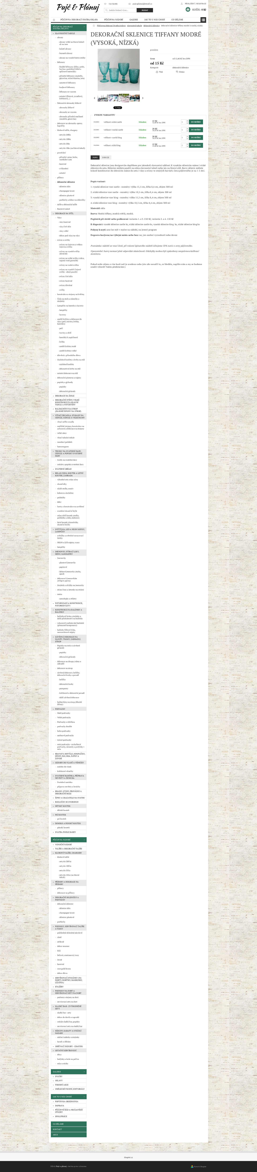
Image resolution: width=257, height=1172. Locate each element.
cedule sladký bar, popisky (68, 1021)
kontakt (57, 1129)
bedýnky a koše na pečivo (68, 1059)
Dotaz (181, 72)
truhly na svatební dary (67, 460)
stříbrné (60, 941)
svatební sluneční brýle (67, 511)
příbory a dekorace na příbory (67, 883)
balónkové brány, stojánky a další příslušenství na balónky (70, 617)
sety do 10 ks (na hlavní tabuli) (69, 876)
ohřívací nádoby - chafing (69, 1046)
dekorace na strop (65, 668)
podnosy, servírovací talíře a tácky (69, 927)
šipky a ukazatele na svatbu (70, 797)
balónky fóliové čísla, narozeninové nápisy (66, 631)
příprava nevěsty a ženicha (68, 786)
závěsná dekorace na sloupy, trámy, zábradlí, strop (68, 639)
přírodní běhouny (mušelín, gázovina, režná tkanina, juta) (72, 77)
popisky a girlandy (65, 382)
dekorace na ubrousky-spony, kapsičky (70, 124)
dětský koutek (62, 806)
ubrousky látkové (66, 107)
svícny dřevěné (65, 285)
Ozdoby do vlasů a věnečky (69, 762)
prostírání (61, 152)
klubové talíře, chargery (67, 130)
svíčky (62, 290)
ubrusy (60, 37)
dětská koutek (63, 810)
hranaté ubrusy (65, 53)
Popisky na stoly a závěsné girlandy (68, 646)
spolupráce (61, 1116)
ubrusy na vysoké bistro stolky (72, 57)
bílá (59, 950)
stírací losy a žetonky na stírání (70, 589)
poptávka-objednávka (66, 1101)
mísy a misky (62, 1063)
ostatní (62, 173)
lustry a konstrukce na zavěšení (70, 506)
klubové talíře (63, 857)
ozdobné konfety (66, 364)
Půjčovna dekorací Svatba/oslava (79, 19)
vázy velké (63, 231)
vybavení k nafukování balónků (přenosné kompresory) (70, 624)
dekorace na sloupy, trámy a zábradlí (69, 662)
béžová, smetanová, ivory (68, 955)
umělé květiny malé (67, 346)
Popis (95, 157)
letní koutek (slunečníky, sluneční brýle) (67, 523)
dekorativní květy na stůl (70, 368)
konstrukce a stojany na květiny (70, 294)
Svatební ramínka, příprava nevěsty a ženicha (69, 776)
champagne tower (67, 191)
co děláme (177, 19)
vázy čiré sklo (65, 226)
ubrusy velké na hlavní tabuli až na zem (71, 43)
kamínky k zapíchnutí (68, 337)
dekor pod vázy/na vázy (69, 235)
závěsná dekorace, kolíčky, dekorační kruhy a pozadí (68, 673)
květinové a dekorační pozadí (72, 693)
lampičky (63, 310)
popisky (62, 386)
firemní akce (62, 1085)
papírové (63, 567)
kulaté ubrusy (65, 48)
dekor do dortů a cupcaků (68, 1017)
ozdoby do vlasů (64, 766)
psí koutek (60, 814)
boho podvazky (63, 731)
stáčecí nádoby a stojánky (68, 1037)
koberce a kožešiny (65, 493)
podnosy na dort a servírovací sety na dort (68, 992)
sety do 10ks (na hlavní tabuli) (72, 148)
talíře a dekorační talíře (67, 204)
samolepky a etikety (67, 598)
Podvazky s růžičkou (66, 722)
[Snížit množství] (187, 123)
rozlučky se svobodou (67, 802)
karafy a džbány (64, 1041)
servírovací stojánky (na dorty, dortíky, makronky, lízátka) (69, 980)
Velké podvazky (64, 717)
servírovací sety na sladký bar (69, 1026)
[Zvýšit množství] (187, 120)
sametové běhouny (67, 82)
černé (59, 959)
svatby (59, 1076)
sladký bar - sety (64, 1012)
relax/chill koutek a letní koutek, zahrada (69, 474)
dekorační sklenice (66, 182)
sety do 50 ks (64, 870)
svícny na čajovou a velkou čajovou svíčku (70, 245)
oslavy (59, 1080)
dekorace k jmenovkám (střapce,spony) (67, 579)
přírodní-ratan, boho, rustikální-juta (68, 158)
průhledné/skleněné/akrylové (69, 932)
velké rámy (62, 433)
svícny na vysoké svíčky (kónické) (69, 252)
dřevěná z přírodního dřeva (68, 355)
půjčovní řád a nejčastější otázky (69, 1110)
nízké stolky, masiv (65, 488)
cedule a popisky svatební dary (70, 464)
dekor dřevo (62, 973)
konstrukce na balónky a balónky (68, 610)
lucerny (62, 314)
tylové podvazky (64, 740)
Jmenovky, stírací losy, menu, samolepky (67, 552)
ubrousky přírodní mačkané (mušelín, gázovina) (71, 117)
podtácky (61, 921)
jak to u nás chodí (154, 19)
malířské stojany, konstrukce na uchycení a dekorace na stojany (70, 427)
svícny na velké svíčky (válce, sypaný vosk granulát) (71, 259)
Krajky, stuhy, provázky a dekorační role (68, 792)
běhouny (61, 62)
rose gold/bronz (64, 968)
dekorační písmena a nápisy (69, 377)
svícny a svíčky (63, 240)
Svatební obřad (63, 469)
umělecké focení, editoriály (70, 1089)
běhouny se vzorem (67, 91)
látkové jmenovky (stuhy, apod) (70, 572)
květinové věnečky (65, 771)
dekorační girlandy (67, 391)
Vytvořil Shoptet (200, 1166)
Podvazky (60, 709)
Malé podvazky (63, 713)
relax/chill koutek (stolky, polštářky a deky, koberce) (68, 516)
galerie (134, 19)
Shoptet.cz (128, 1157)
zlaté (59, 937)
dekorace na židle (64, 395)
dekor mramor (63, 946)
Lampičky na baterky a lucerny (70, 305)
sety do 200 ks (65, 861)
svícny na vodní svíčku (69, 265)
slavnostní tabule (65, 33)
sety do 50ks (64, 143)
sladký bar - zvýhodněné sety (68, 1007)
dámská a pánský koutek (68, 823)
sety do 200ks (65, 134)
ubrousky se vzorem (68, 112)
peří (61, 328)
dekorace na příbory (65, 893)
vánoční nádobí (63, 844)
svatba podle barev (65, 832)
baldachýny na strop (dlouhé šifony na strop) (68, 409)
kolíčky (62, 679)
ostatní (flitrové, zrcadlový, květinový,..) (71, 97)
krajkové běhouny (67, 87)
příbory (60, 177)
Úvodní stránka (54, 19)
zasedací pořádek (64, 442)
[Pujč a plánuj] (77, 7)
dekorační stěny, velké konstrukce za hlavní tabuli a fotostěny (67, 402)
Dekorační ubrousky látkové (69, 103)
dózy (59, 1054)
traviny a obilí (65, 332)
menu (59, 594)
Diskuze (105, 157)
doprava (59, 1105)
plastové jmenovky (67, 562)
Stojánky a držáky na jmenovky (70, 585)
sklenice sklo (64, 186)
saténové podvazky (65, 735)
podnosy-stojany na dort (67, 997)
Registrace (201, 4)
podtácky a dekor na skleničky (72, 200)
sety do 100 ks (65, 866)
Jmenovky (61, 558)
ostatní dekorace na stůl (67, 373)
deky (59, 502)
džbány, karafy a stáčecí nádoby (68, 1031)
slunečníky (62, 484)
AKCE (55, 1134)
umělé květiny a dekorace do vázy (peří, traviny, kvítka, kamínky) (69, 321)
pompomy (63, 688)
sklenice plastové (66, 195)
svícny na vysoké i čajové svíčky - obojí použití (70, 270)
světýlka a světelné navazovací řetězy (70, 536)
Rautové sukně (63, 209)
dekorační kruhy (66, 684)
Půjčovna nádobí (113, 19)
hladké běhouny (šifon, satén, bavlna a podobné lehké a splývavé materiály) (72, 69)
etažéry (59, 986)
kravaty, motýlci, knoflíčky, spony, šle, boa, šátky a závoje (70, 756)
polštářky (61, 497)
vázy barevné (65, 222)
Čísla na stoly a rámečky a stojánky (68, 300)
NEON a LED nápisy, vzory (68, 542)
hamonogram (63, 446)
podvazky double (64, 726)
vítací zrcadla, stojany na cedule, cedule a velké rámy (70, 416)
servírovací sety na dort (67, 1001)
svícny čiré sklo (66, 276)
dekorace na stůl (64, 213)
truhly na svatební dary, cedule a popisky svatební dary (68, 453)
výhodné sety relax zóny (67, 479)
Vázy (59, 217)
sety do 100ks (65, 139)
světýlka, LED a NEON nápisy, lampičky (70, 530)
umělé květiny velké (67, 350)
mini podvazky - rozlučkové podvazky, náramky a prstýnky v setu (70, 746)
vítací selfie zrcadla (65, 421)
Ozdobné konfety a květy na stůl (71, 359)
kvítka (62, 341)
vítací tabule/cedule (65, 437)
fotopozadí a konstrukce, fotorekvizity (69, 604)
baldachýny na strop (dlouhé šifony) (69, 703)
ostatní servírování (65, 1050)
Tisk (161, 72)
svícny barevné (65, 281)
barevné (62, 164)
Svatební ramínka (64, 782)
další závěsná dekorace (69, 697)
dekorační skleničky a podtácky (67, 898)
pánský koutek (63, 827)
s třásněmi (63, 168)
